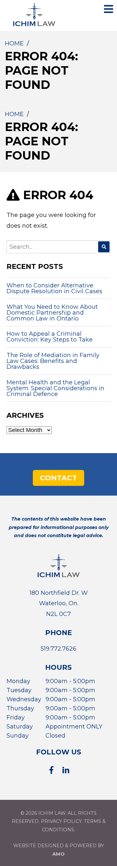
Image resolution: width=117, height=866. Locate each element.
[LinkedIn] (65, 770)
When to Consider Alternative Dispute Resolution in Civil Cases (54, 288)
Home (14, 43)
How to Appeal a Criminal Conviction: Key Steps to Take (49, 336)
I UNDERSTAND (85, 21)
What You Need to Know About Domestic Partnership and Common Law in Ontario (52, 312)
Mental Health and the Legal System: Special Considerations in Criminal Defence (55, 388)
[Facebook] (51, 770)
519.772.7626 (58, 648)
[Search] (104, 246)
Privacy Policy (61, 821)
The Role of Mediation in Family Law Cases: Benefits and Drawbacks (52, 361)
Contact (58, 478)
